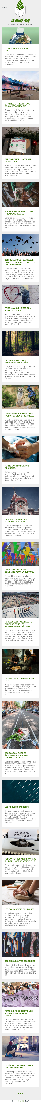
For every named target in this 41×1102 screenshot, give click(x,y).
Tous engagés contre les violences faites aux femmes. (19, 1013)
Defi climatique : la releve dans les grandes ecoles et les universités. (20, 262)
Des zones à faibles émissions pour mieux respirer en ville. (16, 755)
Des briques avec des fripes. (20, 961)
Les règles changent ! (17, 807)
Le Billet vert (20, 20)
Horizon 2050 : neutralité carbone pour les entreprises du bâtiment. (18, 624)
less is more (19, 1101)
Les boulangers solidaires (19, 909)
